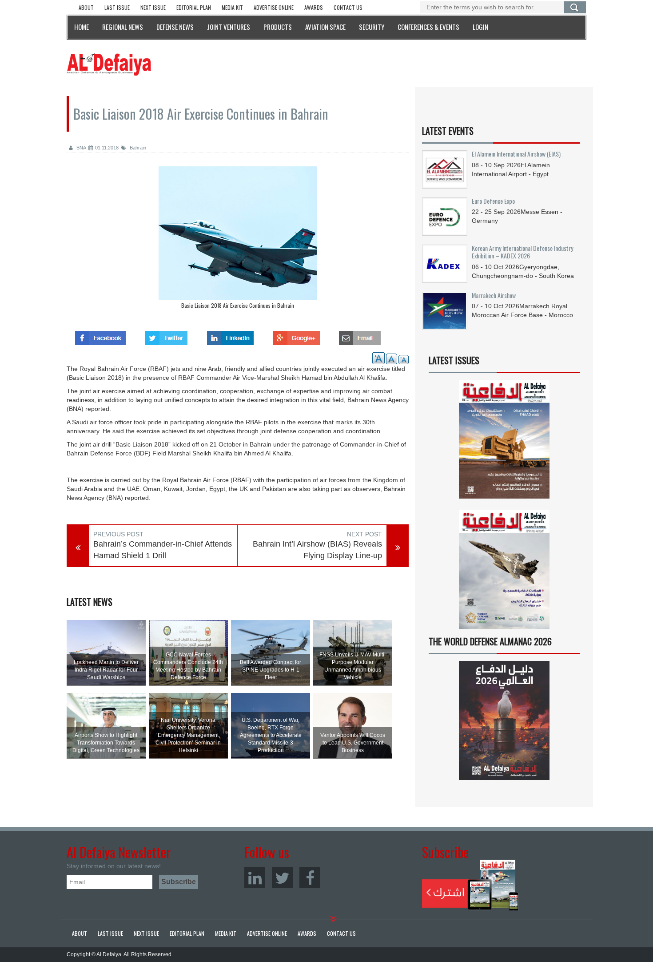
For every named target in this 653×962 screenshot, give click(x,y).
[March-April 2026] (504, 443)
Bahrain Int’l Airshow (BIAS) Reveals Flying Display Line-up (317, 549)
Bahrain (137, 147)
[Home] (109, 64)
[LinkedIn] (254, 877)
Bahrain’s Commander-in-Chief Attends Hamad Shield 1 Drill (162, 549)
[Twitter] (282, 877)
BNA (80, 147)
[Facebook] (309, 877)
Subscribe (470, 885)
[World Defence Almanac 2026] (504, 720)
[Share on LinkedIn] (230, 335)
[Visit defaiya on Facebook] (100, 335)
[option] (238, 239)
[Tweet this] (166, 335)
